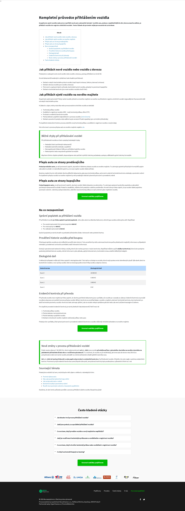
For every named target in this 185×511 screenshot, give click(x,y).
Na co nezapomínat (51, 46)
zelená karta (85, 117)
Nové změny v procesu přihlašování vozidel (63, 58)
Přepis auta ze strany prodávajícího (56, 42)
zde (83, 127)
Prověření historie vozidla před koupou (61, 51)
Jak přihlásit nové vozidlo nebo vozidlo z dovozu (61, 37)
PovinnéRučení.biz (68, 504)
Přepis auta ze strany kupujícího (55, 44)
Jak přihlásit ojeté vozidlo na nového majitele (60, 39)
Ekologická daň (54, 53)
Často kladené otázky (52, 60)
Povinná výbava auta (49, 377)
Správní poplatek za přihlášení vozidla (61, 48)
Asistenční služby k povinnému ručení (55, 384)
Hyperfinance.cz (56, 504)
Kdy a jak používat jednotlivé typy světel (56, 379)
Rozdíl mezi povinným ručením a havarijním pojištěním (61, 386)
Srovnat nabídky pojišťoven (92, 196)
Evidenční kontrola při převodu (59, 55)
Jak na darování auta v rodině (52, 381)
